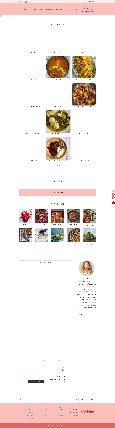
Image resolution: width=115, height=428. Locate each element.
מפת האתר (31, 420)
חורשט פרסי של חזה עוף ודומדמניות (84, 106)
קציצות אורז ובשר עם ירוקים (32, 106)
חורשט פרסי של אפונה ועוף (32, 133)
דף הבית (75, 9)
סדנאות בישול (49, 9)
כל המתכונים (30, 411)
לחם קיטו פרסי (32, 52)
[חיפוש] (20, 400)
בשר (74, 244)
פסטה (47, 412)
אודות (41, 9)
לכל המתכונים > (57, 249)
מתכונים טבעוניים (89, 244)
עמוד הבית (31, 409)
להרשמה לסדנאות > (57, 181)
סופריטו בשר (75, 411)
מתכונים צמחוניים (25, 225)
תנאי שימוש (31, 418)
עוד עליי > (79, 314)
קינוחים (41, 244)
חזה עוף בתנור (75, 415)
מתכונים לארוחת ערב (57, 225)
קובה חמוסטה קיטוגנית (58, 133)
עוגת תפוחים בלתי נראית (73, 414)
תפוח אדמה (46, 411)
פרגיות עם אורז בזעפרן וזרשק (84, 79)
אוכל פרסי (61, 417)
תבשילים (61, 415)
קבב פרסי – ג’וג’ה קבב (32, 79)
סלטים (57, 244)
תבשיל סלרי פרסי (32, 160)
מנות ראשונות (89, 225)
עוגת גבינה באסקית (74, 412)
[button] (1, 16)
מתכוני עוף (60, 411)
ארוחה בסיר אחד (59, 414)
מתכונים (67, 9)
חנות (35, 9)
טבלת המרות (59, 9)
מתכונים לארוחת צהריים (73, 225)
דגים (25, 244)
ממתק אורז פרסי (58, 106)
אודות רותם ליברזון (29, 412)
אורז (47, 409)
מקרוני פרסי (84, 52)
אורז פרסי (58, 79)
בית (95, 19)
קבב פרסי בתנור (58, 52)
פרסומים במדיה (27, 9)
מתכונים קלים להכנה (41, 225)
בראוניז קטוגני (75, 409)
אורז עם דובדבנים (84, 160)
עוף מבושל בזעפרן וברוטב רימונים (58, 160)
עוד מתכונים (57, 165)
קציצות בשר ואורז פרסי (84, 133)
